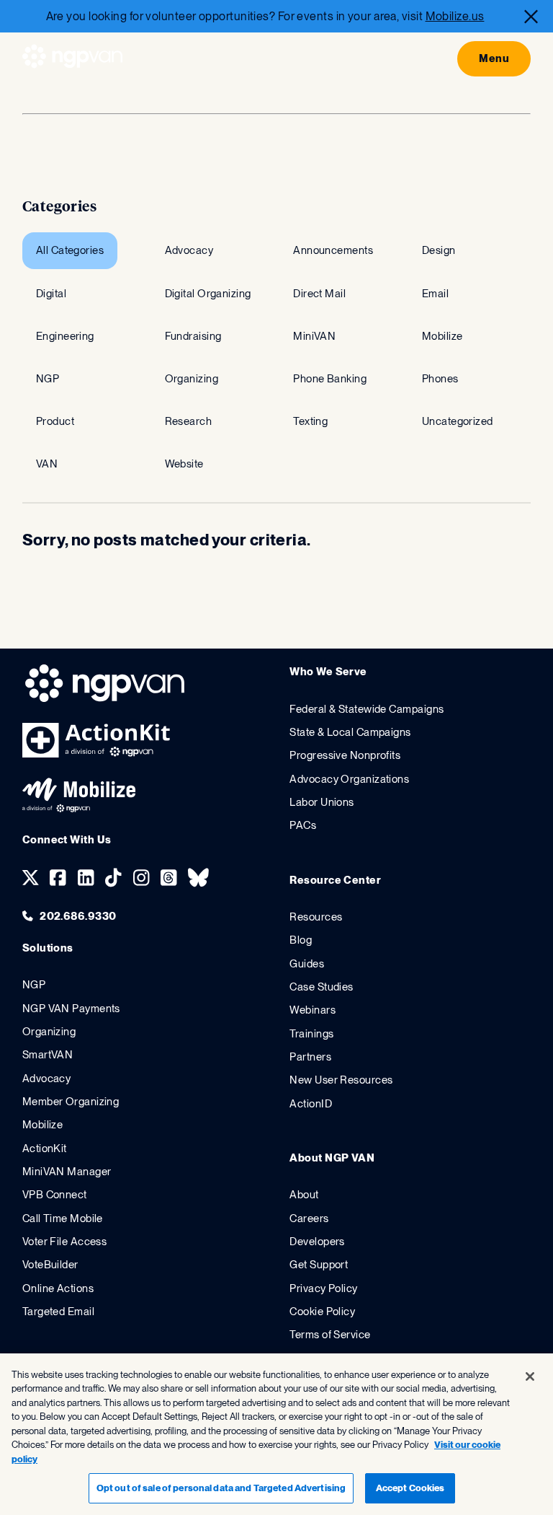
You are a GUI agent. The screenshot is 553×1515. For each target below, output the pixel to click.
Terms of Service (329, 1334)
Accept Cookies (410, 1488)
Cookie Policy (322, 1311)
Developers (316, 1241)
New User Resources (340, 1079)
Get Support (318, 1264)
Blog (300, 940)
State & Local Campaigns (349, 732)
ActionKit (44, 1148)
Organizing (49, 1031)
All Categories (70, 250)
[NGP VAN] (72, 58)
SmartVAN (47, 1054)
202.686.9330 (78, 916)
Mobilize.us (455, 16)
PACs (302, 825)
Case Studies (321, 986)
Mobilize (42, 1124)
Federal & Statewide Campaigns (366, 709)
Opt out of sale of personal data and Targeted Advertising (221, 1488)
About (303, 1194)
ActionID (310, 1103)
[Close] (531, 16)
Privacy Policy (323, 1288)
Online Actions (58, 1288)
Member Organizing (71, 1101)
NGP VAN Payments (71, 1008)
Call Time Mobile (62, 1218)
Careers (308, 1218)
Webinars (312, 1010)
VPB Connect (54, 1194)
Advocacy (46, 1078)
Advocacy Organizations (349, 779)
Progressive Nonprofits (344, 755)
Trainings (311, 1033)
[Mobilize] (78, 808)
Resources (315, 916)
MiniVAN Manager (67, 1171)
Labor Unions (321, 802)
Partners (310, 1056)
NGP (33, 984)
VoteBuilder (50, 1264)
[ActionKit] (96, 753)
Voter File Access (64, 1241)
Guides (306, 963)
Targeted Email (58, 1311)
